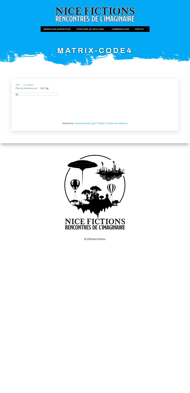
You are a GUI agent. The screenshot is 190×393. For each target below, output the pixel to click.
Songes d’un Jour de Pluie (57, 29)
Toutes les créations (117, 123)
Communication (120, 29)
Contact (139, 29)
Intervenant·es (82, 123)
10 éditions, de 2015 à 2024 (90, 29)
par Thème (98, 123)
